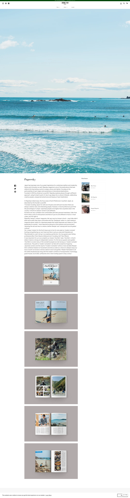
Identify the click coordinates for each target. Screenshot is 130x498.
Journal (72, 7)
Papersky (45, 187)
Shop (58, 7)
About (65, 7)
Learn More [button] (48, 495)
